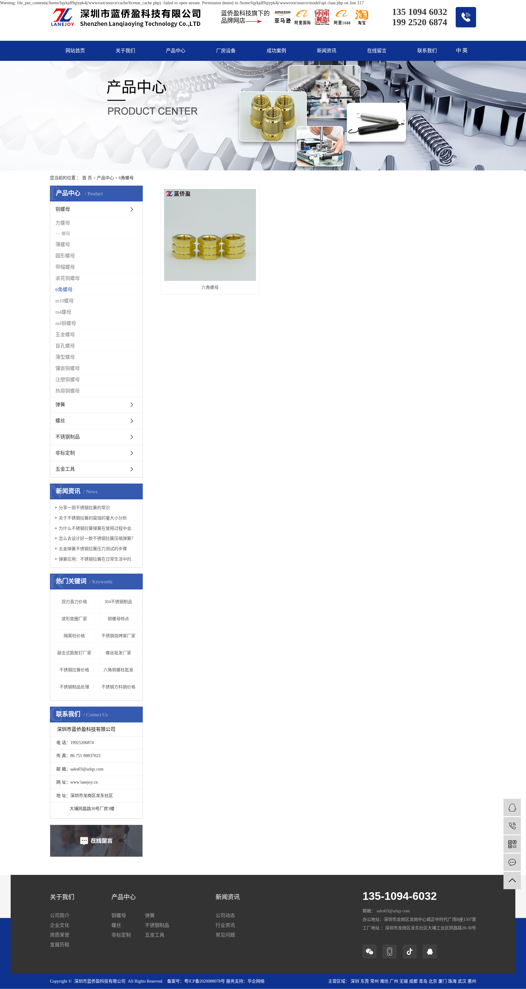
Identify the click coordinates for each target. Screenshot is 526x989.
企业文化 (59, 925)
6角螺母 (126, 178)
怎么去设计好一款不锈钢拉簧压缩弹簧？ (97, 538)
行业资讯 (225, 925)
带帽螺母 (65, 267)
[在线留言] (512, 862)
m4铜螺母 (65, 323)
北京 (433, 981)
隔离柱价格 (74, 636)
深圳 (355, 981)
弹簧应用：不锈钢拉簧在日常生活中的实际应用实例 (98, 559)
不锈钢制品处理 (74, 687)
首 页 (87, 178)
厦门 (442, 981)
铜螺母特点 (118, 619)
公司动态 (225, 915)
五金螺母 (65, 334)
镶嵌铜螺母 (67, 368)
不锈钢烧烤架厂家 (118, 636)
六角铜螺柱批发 (118, 670)
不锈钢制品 (67, 436)
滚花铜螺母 (67, 278)
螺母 (65, 233)
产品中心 (175, 50)
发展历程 (59, 944)
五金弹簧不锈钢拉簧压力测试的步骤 (93, 549)
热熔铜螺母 (67, 390)
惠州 (472, 981)
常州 (374, 981)
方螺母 (62, 222)
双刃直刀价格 (74, 601)
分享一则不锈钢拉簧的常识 (84, 507)
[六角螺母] (210, 235)
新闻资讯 (326, 50)
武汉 (462, 981)
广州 (394, 981)
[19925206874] (512, 825)
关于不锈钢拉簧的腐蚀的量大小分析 (93, 518)
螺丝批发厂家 (118, 653)
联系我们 (427, 50)
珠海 (452, 981)
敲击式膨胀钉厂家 (74, 653)
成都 (413, 981)
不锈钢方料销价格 (118, 687)
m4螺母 (63, 312)
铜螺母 (62, 209)
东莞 (364, 981)
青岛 (423, 981)
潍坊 (384, 981)
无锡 (403, 981)
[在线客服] (512, 807)
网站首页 (75, 50)
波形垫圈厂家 (74, 619)
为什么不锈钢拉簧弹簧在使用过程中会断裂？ (98, 528)
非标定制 (65, 453)
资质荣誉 (59, 935)
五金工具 (65, 469)
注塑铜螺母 (67, 379)
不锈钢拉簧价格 (74, 670)
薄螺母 (62, 244)
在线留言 (377, 50)
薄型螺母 (65, 357)
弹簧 (60, 404)
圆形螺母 (65, 255)
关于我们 (125, 50)
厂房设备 (226, 50)
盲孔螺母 (65, 345)
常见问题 (225, 935)
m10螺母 (64, 300)
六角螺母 (210, 287)
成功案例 (276, 50)
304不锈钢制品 (118, 601)
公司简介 (59, 915)
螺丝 (60, 420)
